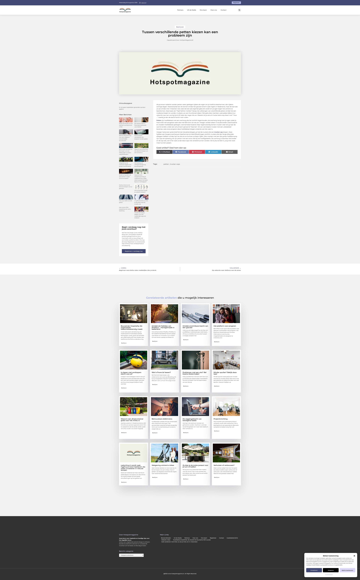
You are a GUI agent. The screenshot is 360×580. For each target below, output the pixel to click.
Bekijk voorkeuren (347, 570)
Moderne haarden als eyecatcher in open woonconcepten (125, 176)
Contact (223, 10)
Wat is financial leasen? (161, 372)
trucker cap (218, 132)
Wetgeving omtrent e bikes (163, 465)
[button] (354, 556)
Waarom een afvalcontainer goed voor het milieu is (132, 419)
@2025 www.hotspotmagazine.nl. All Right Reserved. (180, 573)
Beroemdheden (166, 538)
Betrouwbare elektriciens (162, 419)
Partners (180, 10)
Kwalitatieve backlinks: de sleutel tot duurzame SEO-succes (192, 540)
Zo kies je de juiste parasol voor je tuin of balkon (195, 466)
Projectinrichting (221, 419)
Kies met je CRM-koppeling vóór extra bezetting (125, 209)
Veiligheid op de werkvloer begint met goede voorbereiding (125, 164)
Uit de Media (191, 10)
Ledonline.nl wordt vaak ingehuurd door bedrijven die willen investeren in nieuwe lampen (133, 467)
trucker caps (175, 164)
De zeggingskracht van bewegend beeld (192, 419)
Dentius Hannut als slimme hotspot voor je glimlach (125, 186)
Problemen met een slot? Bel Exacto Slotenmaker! (194, 373)
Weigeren (331, 570)
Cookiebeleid (329, 574)
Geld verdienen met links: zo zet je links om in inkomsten (179, 542)
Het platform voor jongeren (225, 326)
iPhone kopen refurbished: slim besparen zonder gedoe (141, 137)
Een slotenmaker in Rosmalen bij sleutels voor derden (140, 125)
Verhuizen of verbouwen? (224, 465)
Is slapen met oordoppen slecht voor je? (131, 373)
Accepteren (314, 570)
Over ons (214, 10)
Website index (165, 540)
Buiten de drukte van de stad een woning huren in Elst (126, 125)
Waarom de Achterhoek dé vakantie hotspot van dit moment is (141, 151)
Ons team (203, 10)
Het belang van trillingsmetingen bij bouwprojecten (140, 164)
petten (166, 164)
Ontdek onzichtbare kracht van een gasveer (195, 327)
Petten (158, 120)
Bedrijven (180, 27)
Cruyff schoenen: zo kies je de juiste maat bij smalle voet (141, 202)
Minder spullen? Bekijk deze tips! (225, 373)
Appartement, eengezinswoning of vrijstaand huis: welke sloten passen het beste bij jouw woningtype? (141, 178)
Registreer (213, 538)
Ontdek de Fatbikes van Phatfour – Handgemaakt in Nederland (163, 327)
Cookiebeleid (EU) (232, 538)
